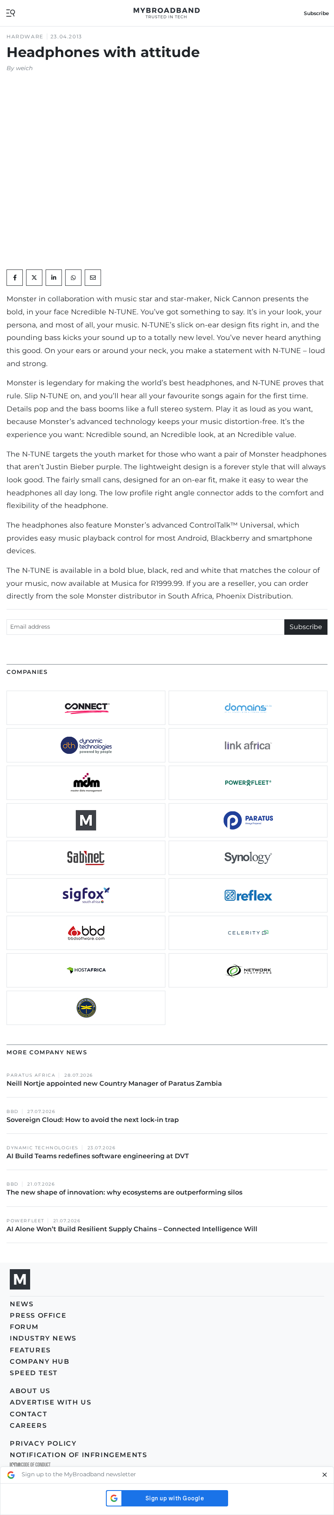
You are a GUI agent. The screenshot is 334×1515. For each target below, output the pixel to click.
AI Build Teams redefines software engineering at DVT (98, 1156)
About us (30, 1391)
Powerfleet (25, 1220)
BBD (13, 1111)
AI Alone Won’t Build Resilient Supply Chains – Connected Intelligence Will (132, 1229)
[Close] (324, 1475)
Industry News (43, 1338)
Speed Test (34, 1373)
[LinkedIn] (54, 277)
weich (24, 68)
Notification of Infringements (78, 1455)
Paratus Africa (31, 1075)
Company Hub (40, 1361)
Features (30, 1350)
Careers (28, 1425)
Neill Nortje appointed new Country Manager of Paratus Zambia (115, 1083)
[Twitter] (34, 277)
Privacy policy (43, 1443)
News (21, 1304)
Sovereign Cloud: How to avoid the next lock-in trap (93, 1120)
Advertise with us (50, 1402)
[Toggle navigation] (10, 12)
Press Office (38, 1315)
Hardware (25, 36)
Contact (28, 1414)
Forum (24, 1327)
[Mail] (93, 277)
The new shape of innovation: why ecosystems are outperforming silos (124, 1192)
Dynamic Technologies (43, 1148)
